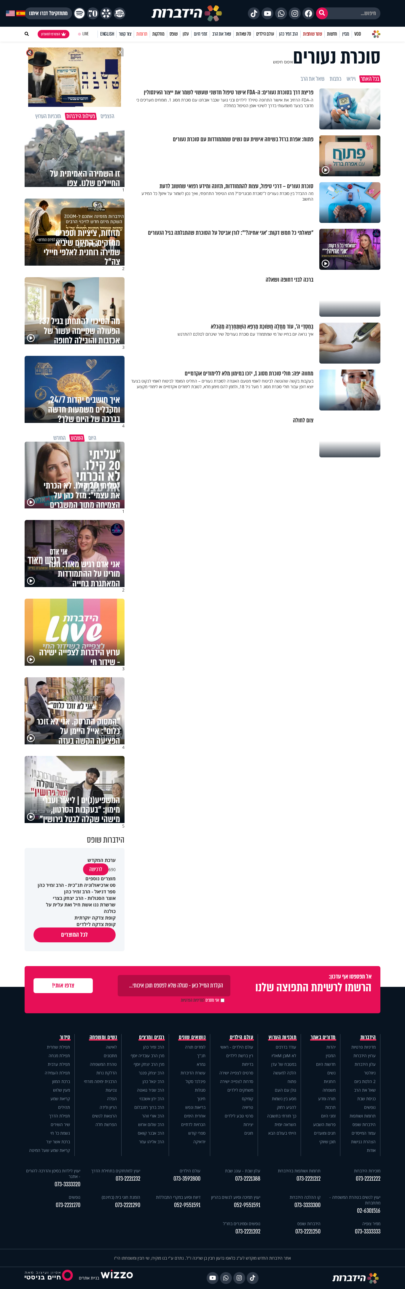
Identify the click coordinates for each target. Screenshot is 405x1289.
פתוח (292, 1081)
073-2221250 (308, 1231)
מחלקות (158, 34)
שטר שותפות (312, 34)
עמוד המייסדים (364, 1133)
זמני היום (200, 34)
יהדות (331, 1047)
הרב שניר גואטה (150, 1090)
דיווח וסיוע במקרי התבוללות (178, 1197)
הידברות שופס (364, 1124)
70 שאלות (243, 34)
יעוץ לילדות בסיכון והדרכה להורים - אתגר (53, 1173)
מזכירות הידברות (367, 1171)
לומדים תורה (195, 1047)
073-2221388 (247, 1178)
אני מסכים (200, 1000)
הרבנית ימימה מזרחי (100, 1081)
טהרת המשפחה (103, 1064)
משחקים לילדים (240, 1090)
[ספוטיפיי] (79, 13)
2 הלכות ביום (365, 1081)
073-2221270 (68, 1205)
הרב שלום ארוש (151, 1124)
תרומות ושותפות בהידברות (299, 1171)
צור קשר (125, 34)
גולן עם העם (285, 1090)
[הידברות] (187, 13)
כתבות (335, 79)
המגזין (331, 1055)
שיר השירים (60, 1124)
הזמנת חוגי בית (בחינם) (121, 1197)
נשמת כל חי (60, 1133)
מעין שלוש (61, 1090)
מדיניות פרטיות (363, 1047)
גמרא (201, 1064)
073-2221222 (368, 1178)
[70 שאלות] (93, 13)
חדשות (332, 34)
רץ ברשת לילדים (239, 1055)
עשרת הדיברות (193, 1073)
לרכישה (95, 869)
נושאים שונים (192, 1037)
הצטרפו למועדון (50, 34)
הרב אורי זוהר (153, 1116)
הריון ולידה (108, 1107)
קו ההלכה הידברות (305, 1197)
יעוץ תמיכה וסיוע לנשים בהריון (235, 1197)
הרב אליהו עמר (151, 1141)
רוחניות (330, 1081)
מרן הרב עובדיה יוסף (147, 1055)
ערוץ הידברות (364, 1055)
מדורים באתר (323, 1037)
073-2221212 (308, 1178)
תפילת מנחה (59, 1055)
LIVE (85, 34)
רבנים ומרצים (151, 1037)
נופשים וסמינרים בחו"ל (241, 1223)
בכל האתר (370, 79)
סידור (65, 1037)
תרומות (141, 34)
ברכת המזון (61, 1081)
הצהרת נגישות (363, 1141)
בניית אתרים (89, 1278)
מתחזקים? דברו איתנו (48, 13)
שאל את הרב (221, 34)
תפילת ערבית (59, 1064)
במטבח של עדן (283, 1064)
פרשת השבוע (324, 1124)
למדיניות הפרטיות (193, 1000)
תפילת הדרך (59, 1116)
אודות (371, 1150)
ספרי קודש (196, 1133)
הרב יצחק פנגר (151, 1073)
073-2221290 (127, 1205)
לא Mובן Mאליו (284, 1055)
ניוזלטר (370, 1073)
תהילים (64, 1107)
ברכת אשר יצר (58, 1141)
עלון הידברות (365, 1064)
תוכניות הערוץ (282, 1037)
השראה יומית (285, 1124)
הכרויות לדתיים (193, 1124)
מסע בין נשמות (284, 1098)
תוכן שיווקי (327, 1141)
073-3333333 (367, 1231)
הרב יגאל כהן (153, 1081)
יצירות (248, 1124)
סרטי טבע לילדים (239, 1116)
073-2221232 (128, 1178)
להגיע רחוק (286, 1107)
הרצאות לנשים (104, 1116)
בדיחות (247, 1064)
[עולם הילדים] (119, 13)
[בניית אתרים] (117, 1278)
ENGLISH (107, 34)
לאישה (111, 1047)
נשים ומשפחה (103, 1037)
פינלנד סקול (195, 1081)
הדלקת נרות (106, 1073)
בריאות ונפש (195, 1107)
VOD (357, 34)
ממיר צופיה (371, 1223)
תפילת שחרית (58, 1047)
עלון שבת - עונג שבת (242, 1171)
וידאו (351, 79)
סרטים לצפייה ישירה (236, 1073)
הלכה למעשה (284, 1073)
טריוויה (247, 1107)
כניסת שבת (366, 1098)
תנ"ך (201, 1055)
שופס (174, 34)
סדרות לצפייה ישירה (236, 1081)
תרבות (330, 1107)
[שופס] (106, 13)
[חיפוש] (322, 13)
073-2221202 (247, 1231)
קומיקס (247, 1098)
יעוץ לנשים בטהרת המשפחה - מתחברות (354, 1200)
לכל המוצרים (74, 934)
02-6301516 (368, 1210)
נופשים (370, 1107)
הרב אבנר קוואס (151, 1133)
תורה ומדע (327, 1098)
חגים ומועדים (325, 1133)
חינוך (201, 1098)
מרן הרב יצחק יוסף (149, 1064)
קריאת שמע (60, 1098)
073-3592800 (186, 1178)
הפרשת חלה (106, 1124)
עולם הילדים (265, 34)
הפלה (112, 1098)
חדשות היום (326, 1064)
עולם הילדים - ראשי (236, 1047)
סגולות (200, 1090)
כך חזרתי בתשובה (281, 1116)
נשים (331, 1073)
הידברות (368, 1037)
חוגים (248, 1133)
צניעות (111, 1090)
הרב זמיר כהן (288, 34)
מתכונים (110, 1055)
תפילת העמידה (57, 1073)
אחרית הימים (194, 1116)
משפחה (329, 1090)
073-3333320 (67, 1184)
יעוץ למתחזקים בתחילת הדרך (115, 1171)
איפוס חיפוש (283, 62)
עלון (186, 34)
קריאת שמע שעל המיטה (49, 1150)
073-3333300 (307, 1205)
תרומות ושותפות (363, 1116)
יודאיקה (199, 1141)
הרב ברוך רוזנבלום (149, 1107)
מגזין (345, 34)
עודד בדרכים (286, 1047)
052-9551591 (247, 1205)
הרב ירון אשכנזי (151, 1098)
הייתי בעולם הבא (282, 1133)
